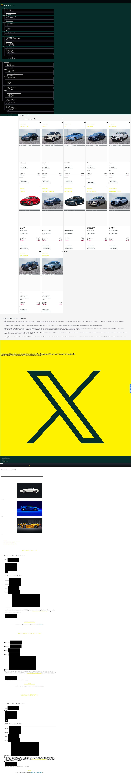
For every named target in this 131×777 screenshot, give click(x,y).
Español (2, 463)
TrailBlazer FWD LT (115, 191)
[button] (27, 60)
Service (40, 349)
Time (6, 562)
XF (65, 126)
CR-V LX (44, 126)
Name (6, 675)
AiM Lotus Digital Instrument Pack (12, 537)
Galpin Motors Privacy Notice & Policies (39, 611)
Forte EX (22, 191)
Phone (6, 613)
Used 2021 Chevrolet (112, 188)
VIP (29, 465)
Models (40, 340)
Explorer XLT (24, 255)
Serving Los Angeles (12, 58)
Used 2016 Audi (89, 188)
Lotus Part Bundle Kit (9, 538)
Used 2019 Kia (22, 188)
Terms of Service (39, 624)
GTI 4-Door (90, 126)
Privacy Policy (33, 624)
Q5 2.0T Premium (91, 191)
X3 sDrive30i (112, 126)
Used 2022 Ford (22, 253)
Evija (7, 30)
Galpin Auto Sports (10, 45)
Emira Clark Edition (10, 23)
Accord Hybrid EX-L (48, 191)
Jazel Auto (7, 461)
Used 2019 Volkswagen (68, 188)
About (40, 350)
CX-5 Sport (45, 255)
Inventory (40, 341)
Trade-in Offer (9, 14)
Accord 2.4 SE (24, 126)
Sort (27, 115)
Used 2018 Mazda (45, 253)
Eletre (5, 536)
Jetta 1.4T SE (68, 191)
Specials (40, 342)
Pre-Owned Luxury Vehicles (10, 539)
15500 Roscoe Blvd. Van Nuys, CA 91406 (40, 347)
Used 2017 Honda (45, 188)
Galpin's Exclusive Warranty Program (14, 20)
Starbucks (10, 55)
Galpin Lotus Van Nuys (40, 344)
